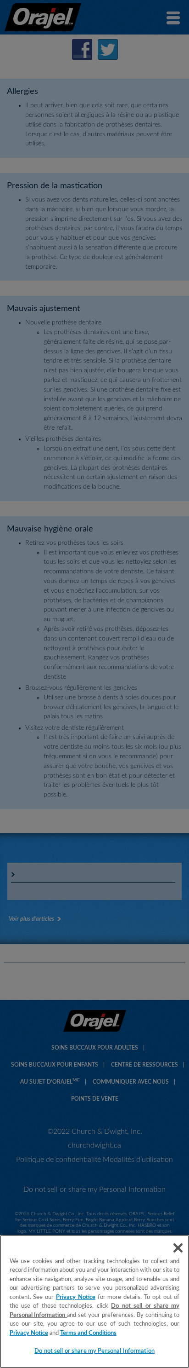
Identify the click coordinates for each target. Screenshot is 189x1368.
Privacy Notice (75, 1297)
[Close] (178, 1248)
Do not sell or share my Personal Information (94, 1351)
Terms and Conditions (88, 1333)
